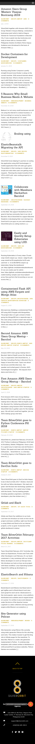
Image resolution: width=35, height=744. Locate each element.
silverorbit (5, 19)
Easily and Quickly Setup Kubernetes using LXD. (22, 237)
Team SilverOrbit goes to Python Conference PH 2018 (16, 423)
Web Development (17, 101)
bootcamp (28, 542)
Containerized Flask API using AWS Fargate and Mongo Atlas (16, 291)
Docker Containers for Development (14, 56)
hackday (27, 200)
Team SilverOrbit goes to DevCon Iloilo (16, 464)
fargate (4, 301)
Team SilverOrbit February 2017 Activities (17, 536)
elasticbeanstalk (7, 153)
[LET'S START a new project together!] (30, 704)
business (28, 101)
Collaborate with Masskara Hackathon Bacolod (23, 191)
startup (16, 345)
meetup (9, 345)
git (19, 507)
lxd (23, 246)
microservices (6, 63)
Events (19, 343)
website (4, 103)
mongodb (22, 301)
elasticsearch (23, 578)
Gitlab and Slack (11, 502)
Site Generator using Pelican (13, 615)
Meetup (19, 19)
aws (25, 19)
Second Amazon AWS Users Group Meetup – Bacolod (14, 336)
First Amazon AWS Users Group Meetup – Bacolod (16, 380)
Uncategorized (16, 200)
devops (24, 151)
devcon (26, 470)
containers (22, 61)
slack (23, 507)
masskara (4, 202)
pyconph (4, 432)
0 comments (17, 63)
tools (28, 507)
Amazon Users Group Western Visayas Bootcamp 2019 (14, 12)
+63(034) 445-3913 (20, 725)
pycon (3, 543)
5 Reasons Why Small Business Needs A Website (17, 95)
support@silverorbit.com (19, 721)
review (27, 621)
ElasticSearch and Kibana (17, 574)
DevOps (13, 19)
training (9, 543)
